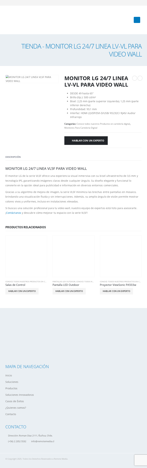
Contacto (10, 414)
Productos (11, 388)
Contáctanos (13, 212)
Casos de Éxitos (14, 401)
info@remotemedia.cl (42, 441)
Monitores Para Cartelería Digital (80, 127)
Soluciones (11, 382)
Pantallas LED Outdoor (64, 281)
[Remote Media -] (17, 20)
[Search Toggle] (127, 20)
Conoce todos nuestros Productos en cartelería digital (103, 123)
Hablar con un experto (88, 140)
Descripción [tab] (13, 157)
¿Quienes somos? (15, 407)
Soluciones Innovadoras (19, 394)
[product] (26, 256)
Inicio (8, 375)
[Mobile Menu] (137, 20)
